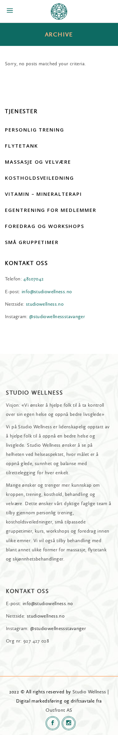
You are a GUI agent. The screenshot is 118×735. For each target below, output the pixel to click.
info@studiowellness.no (47, 292)
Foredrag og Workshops (44, 226)
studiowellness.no (45, 304)
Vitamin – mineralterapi (43, 194)
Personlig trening (34, 129)
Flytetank (21, 145)
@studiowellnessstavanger (57, 316)
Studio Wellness (89, 692)
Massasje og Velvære (38, 161)
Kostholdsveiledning (39, 177)
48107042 (33, 279)
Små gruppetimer (32, 242)
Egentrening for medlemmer (50, 210)
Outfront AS (59, 710)
